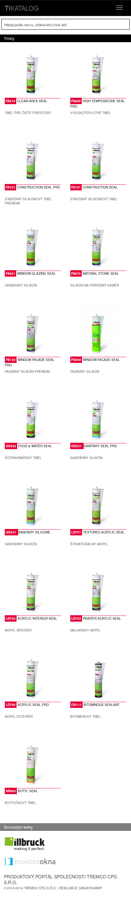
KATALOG (22, 7)
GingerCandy (90, 888)
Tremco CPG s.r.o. (40, 888)
